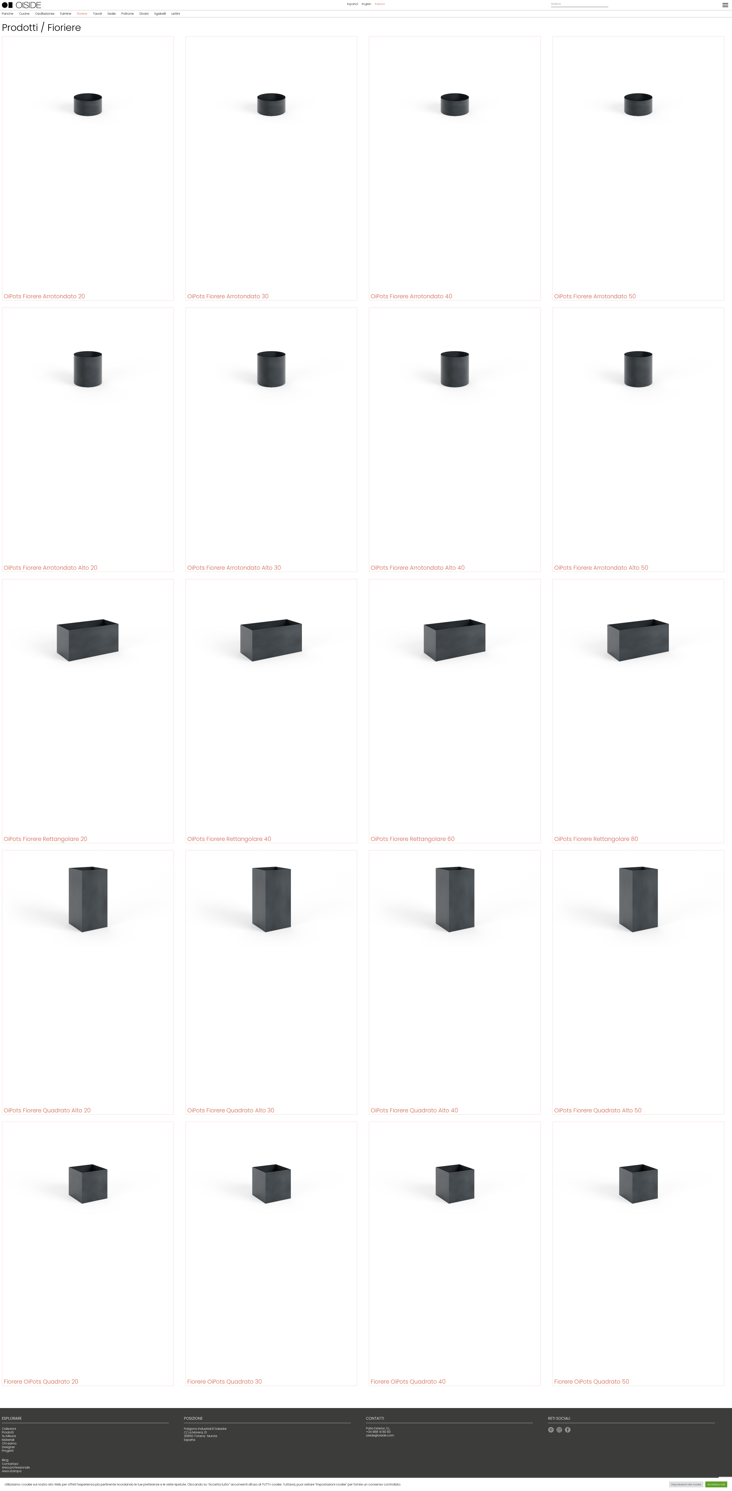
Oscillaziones (45, 13)
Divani (144, 13)
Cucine (24, 13)
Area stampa (11, 1471)
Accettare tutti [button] (716, 1484)
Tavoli (97, 13)
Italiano (380, 4)
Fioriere (82, 13)
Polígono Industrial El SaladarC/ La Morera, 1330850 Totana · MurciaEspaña (205, 1434)
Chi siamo (9, 1443)
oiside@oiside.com (380, 1435)
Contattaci (10, 1464)
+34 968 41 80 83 (378, 1432)
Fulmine (65, 13)
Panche (7, 13)
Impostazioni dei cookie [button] (686, 1484)
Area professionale (16, 1467)
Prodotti (8, 1432)
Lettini (176, 13)
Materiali (8, 1440)
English (366, 4)
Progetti (8, 1450)
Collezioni (9, 1429)
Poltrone (127, 13)
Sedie (112, 13)
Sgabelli (160, 13)
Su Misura (9, 1436)
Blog (5, 1460)
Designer (8, 1447)
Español (352, 4)
